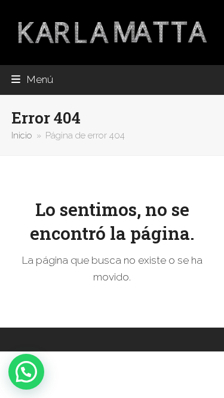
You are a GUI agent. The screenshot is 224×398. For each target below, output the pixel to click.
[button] (32, 79)
